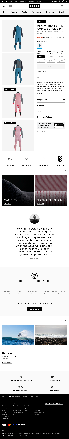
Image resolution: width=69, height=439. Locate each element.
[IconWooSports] (39, 1)
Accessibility (58, 433)
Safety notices (17, 410)
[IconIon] (4, 1)
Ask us (4, 403)
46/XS (41, 57)
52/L (41, 61)
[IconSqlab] (31, 1)
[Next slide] (65, 170)
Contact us (5, 416)
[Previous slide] (61, 170)
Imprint (20, 433)
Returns (4, 412)
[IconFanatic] (23, 1)
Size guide (16, 406)
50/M (61, 57)
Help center (5, 419)
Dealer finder (27, 406)
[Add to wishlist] (64, 21)
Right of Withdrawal (48, 433)
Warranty (4, 414)
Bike (10, 6)
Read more (40, 93)
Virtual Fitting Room (51, 52)
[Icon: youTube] (3, 430)
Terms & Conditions (29, 433)
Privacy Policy (38, 433)
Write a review (7, 362)
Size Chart (61, 52)
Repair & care (17, 408)
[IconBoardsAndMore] (3, 396)
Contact (36, 406)
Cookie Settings (23, 435)
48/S (51, 57)
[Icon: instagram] (8, 430)
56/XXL (61, 61)
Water (5, 6)
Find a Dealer (41, 72)
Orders (4, 410)
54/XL (51, 61)
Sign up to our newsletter (54, 403)
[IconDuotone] (13, 1)
